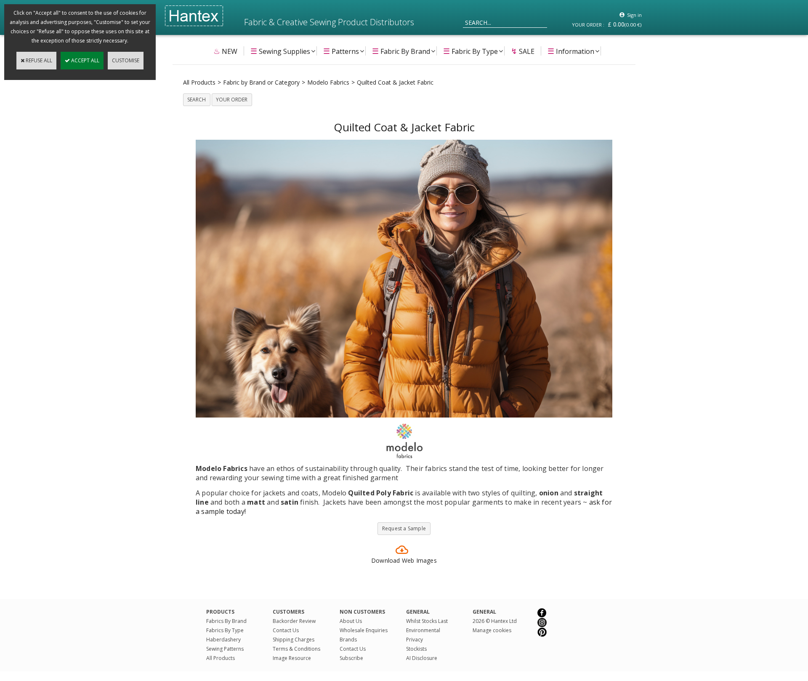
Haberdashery (223, 639)
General (484, 611)
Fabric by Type (470, 51)
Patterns (341, 51)
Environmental (423, 630)
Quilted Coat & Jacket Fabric (395, 82)
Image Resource (292, 658)
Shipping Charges (293, 639)
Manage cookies (492, 630)
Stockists (416, 648)
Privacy (414, 639)
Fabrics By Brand (226, 621)
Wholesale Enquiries (364, 630)
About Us (351, 621)
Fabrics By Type (225, 630)
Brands (348, 639)
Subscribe (351, 658)
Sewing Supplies (280, 51)
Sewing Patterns (225, 648)
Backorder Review (294, 621)
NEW (225, 51)
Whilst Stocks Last (427, 621)
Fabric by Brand (401, 51)
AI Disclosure (421, 658)
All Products (199, 82)
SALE (522, 51)
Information (571, 51)
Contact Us (286, 630)
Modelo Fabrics (328, 82)
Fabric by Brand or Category (261, 82)
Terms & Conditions (296, 648)
